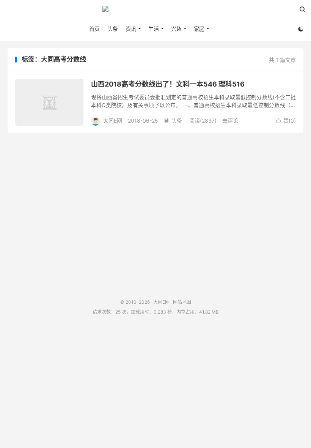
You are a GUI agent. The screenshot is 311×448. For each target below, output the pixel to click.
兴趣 (176, 28)
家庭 (199, 28)
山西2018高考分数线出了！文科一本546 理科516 (168, 84)
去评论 (230, 120)
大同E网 (155, 12)
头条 (112, 28)
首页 (94, 28)
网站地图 (182, 302)
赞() (286, 120)
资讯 (131, 28)
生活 (153, 28)
